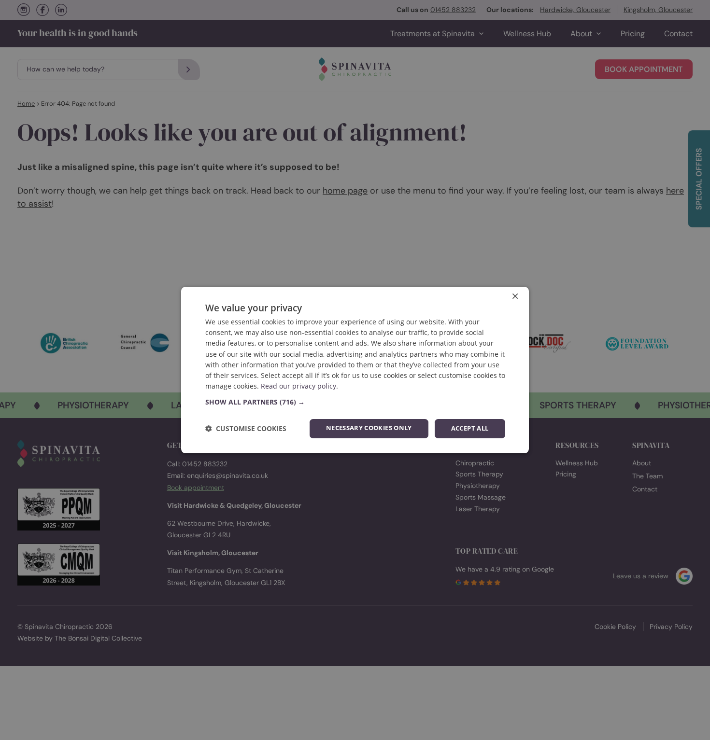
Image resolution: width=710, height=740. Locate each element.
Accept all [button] (470, 428)
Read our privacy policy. (299, 386)
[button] (355, 402)
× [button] (514, 296)
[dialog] (355, 370)
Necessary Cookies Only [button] (369, 428)
